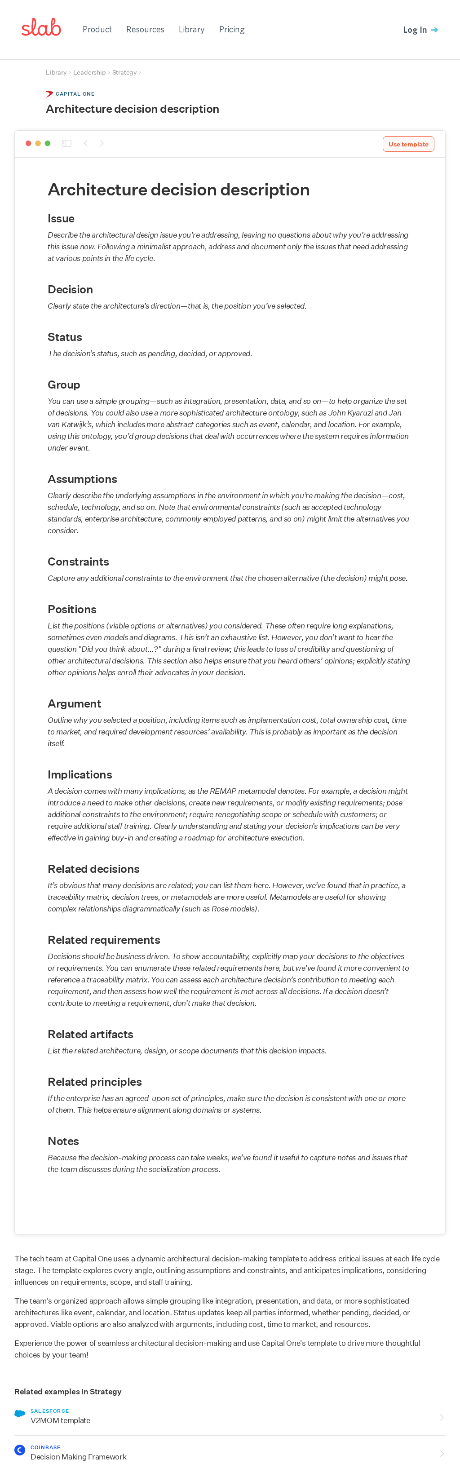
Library (192, 29)
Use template (409, 144)
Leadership (89, 72)
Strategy (124, 72)
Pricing (232, 29)
